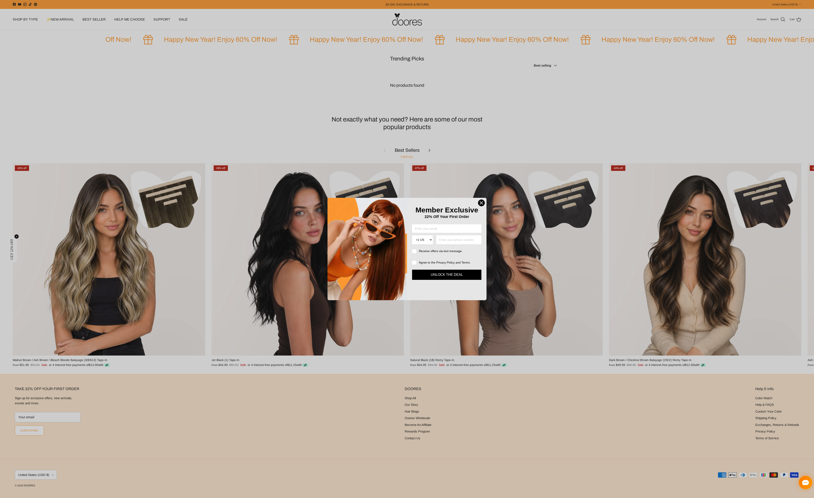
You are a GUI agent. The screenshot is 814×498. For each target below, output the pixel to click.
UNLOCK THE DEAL (447, 274)
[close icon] (481, 203)
